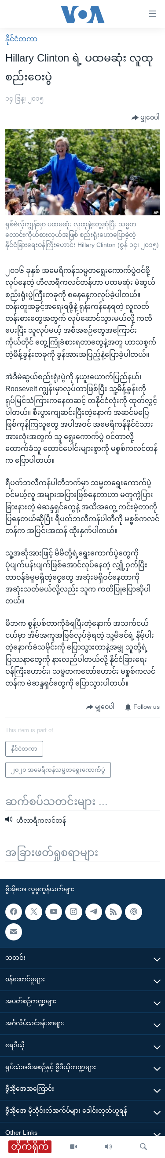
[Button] (146, 118)
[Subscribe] (13, 931)
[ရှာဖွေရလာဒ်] (143, 1147)
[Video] (73, 1147)
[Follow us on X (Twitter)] (33, 911)
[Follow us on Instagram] (73, 911)
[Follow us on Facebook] (13, 911)
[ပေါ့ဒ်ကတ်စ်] (133, 911)
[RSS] (113, 911)
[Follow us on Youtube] (53, 911)
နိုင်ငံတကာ (21, 39)
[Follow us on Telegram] (93, 911)
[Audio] (108, 1147)
